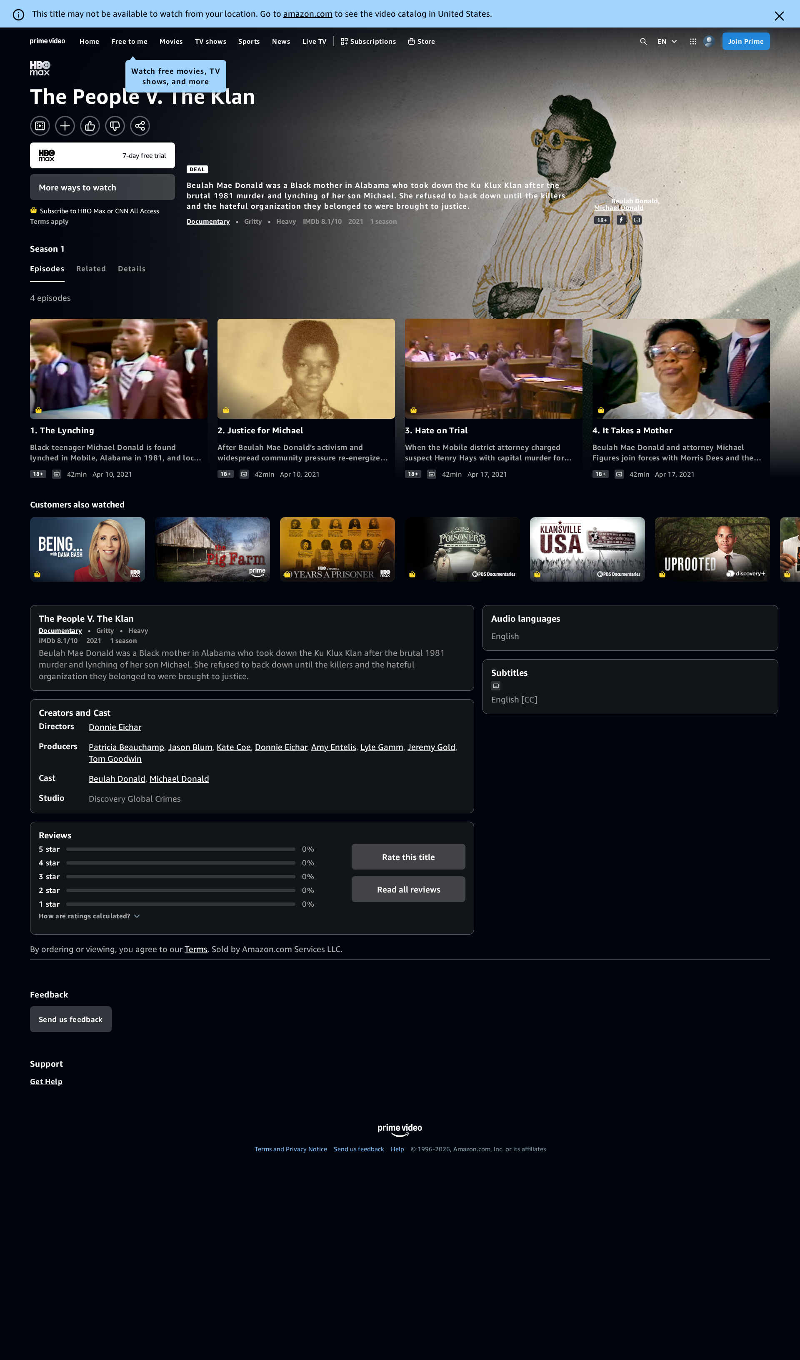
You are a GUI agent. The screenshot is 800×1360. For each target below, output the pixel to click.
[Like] (90, 126)
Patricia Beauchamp (126, 747)
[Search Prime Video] (643, 41)
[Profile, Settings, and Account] (709, 41)
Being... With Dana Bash (87, 549)
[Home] (47, 41)
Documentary (208, 221)
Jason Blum (190, 747)
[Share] (140, 126)
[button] (89, 915)
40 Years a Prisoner (337, 549)
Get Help (46, 1081)
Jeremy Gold (431, 747)
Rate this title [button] (408, 857)
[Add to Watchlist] (65, 126)
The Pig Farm (212, 549)
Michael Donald (619, 207)
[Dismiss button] (779, 16)
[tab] (47, 268)
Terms (196, 949)
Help (397, 1148)
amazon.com (307, 13)
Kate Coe (234, 747)
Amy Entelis (333, 747)
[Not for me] (115, 126)
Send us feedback (359, 1148)
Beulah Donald (634, 201)
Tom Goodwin (115, 758)
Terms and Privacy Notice (291, 1148)
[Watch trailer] (40, 126)
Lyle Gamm (381, 747)
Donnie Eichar (115, 727)
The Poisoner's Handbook (462, 549)
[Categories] (693, 41)
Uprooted (712, 549)
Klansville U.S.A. (587, 549)
